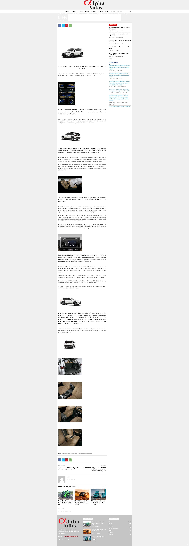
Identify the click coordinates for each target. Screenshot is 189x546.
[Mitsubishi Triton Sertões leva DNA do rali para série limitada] (82, 494)
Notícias (67, 11)
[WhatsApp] (70, 25)
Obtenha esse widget (125, 106)
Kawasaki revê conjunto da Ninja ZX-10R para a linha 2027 (65, 502)
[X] (63, 25)
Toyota (89, 453)
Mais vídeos (117, 106)
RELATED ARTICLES (63, 486)
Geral (106, 11)
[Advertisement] (82, 32)
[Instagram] (62, 539)
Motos (81, 11)
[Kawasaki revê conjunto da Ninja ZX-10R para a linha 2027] (65, 494)
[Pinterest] (66, 25)
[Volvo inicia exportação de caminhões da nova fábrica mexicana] (98, 494)
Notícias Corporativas (113, 528)
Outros (113, 11)
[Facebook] (59, 25)
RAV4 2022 (80, 453)
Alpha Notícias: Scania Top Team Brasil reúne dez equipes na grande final (68, 468)
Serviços (100, 11)
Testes (87, 11)
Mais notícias (112, 106)
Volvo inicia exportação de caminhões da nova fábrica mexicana (98, 502)
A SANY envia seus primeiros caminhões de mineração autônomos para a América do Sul (119, 90)
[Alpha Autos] (94, 5)
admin (61, 20)
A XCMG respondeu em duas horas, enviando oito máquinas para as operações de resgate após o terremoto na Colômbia (119, 83)
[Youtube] (68, 539)
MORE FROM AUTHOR (73, 486)
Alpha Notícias (65, 453)
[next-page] (105, 486)
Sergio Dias (111, 30)
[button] (130, 11)
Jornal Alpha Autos (73, 453)
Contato (119, 11)
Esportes (74, 11)
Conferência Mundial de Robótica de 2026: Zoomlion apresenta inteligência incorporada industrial (119, 75)
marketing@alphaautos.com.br (71, 536)
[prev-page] (103, 486)
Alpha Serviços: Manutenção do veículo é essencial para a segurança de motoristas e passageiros (95, 469)
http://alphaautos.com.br (71, 479)
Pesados (93, 11)
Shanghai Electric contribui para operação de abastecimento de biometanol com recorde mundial (119, 67)
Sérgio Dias (85, 453)
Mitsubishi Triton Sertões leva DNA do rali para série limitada (82, 502)
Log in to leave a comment (65, 511)
